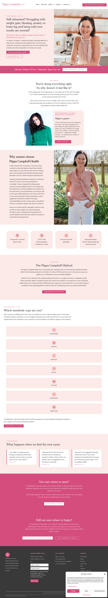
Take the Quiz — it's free (14, 426)
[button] (105, 574)
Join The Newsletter (60, 564)
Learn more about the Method (54, 291)
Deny (86, 591)
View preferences (99, 591)
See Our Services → (14, 56)
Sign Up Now (34, 580)
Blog (81, 566)
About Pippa (83, 556)
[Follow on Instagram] (6, 574)
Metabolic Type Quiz (85, 571)
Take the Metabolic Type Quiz (67, 538)
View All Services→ (63, 141)
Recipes (82, 568)
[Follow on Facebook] (13, 574)
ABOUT (50, 4)
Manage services (72, 586)
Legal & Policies (86, 594)
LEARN (58, 4)
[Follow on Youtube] (10, 574)
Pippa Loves (83, 564)
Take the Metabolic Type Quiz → (75, 69)
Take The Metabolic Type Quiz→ (94, 4)
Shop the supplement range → (18, 52)
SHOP (37, 4)
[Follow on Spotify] (16, 574)
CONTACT (66, 4)
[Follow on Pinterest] (19, 574)
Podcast (82, 561)
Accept (73, 591)
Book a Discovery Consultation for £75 (37, 538)
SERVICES (44, 4)
